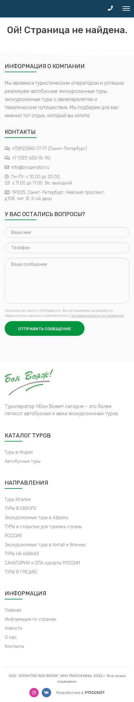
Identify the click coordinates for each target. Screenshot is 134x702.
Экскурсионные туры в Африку (36, 517)
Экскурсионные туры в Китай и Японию (45, 545)
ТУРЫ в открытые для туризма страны (43, 526)
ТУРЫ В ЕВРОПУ (20, 508)
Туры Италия (18, 499)
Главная (13, 610)
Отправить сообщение (44, 328)
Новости (13, 628)
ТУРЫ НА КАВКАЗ (22, 554)
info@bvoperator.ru (30, 167)
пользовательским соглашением (97, 316)
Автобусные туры (23, 461)
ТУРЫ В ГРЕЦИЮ (21, 572)
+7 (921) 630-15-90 (31, 158)
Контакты (14, 646)
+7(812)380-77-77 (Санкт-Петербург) (49, 148)
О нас (11, 637)
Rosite (95, 692)
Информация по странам (30, 619)
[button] (110, 8)
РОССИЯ (13, 535)
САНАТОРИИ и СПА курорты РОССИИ (42, 563)
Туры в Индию (19, 452)
